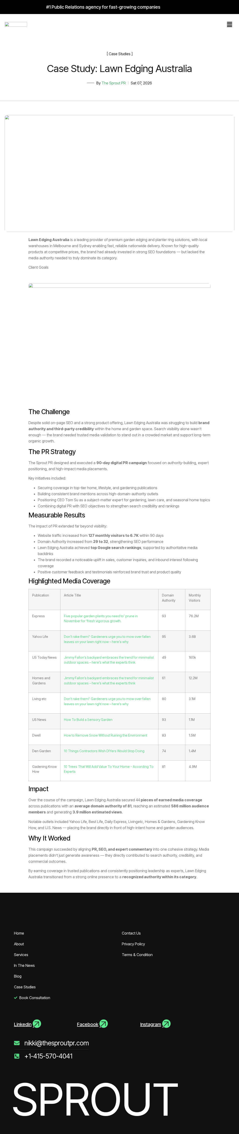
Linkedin (23, 1024)
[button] (229, 25)
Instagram (150, 1024)
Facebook (87, 1024)
